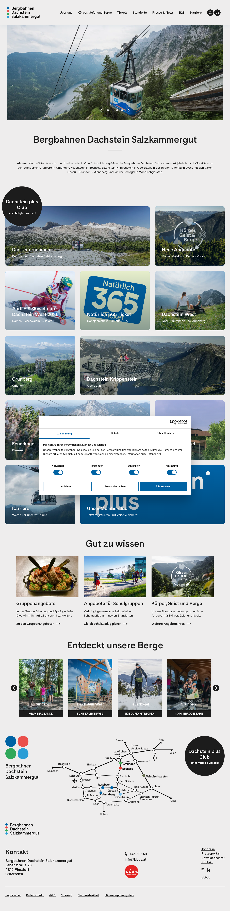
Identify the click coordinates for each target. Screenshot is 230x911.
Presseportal (210, 853)
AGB (52, 895)
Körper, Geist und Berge (95, 12)
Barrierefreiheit (88, 895)
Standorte (140, 12)
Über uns (66, 12)
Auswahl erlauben (115, 486)
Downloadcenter (213, 858)
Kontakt (207, 862)
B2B (182, 12)
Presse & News (163, 12)
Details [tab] (115, 433)
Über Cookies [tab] (165, 433)
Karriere (196, 12)
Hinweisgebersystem (119, 895)
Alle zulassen (163, 486)
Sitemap (66, 895)
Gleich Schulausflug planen (102, 623)
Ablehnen (66, 486)
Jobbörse (208, 849)
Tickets (122, 12)
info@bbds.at (135, 859)
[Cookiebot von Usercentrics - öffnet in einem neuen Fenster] (172, 422)
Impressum (13, 895)
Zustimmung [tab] (64, 433)
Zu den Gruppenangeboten (35, 623)
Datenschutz (35, 895)
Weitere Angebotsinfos (168, 623)
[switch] (96, 472)
